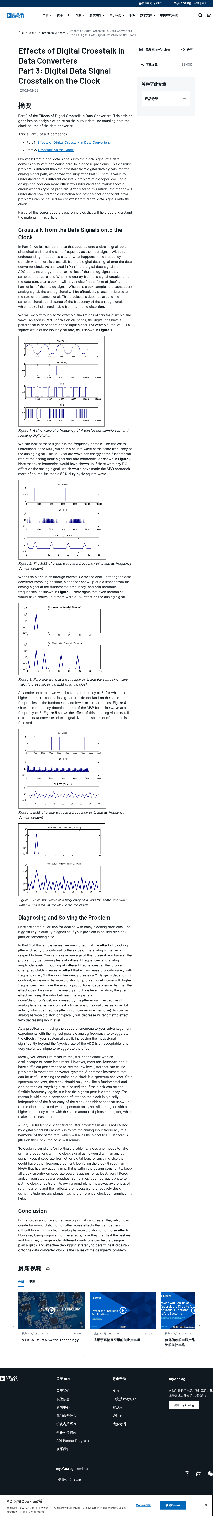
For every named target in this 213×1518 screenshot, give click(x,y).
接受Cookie (173, 1505)
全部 (21, 1281)
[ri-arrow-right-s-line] (199, 1325)
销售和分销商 (66, 1432)
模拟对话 (119, 1424)
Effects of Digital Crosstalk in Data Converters (73, 142)
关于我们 (63, 1391)
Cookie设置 (143, 1505)
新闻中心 (63, 1407)
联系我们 (63, 1449)
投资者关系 (64, 1424)
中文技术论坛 (123, 1399)
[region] (106, 1505)
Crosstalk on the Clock (56, 150)
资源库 (118, 1407)
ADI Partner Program (72, 1440)
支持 (116, 1391)
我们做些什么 (66, 1416)
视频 (32, 1281)
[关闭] (206, 1505)
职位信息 (63, 1399)
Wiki (116, 1416)
